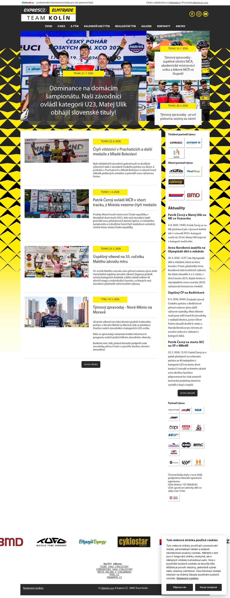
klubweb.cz (174, 3)
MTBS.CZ (114, 574)
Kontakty (163, 26)
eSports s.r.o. (107, 588)
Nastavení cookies (33, 588)
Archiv (180, 26)
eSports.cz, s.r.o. (200, 3)
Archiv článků (91, 364)
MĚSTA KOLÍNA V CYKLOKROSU (114, 572)
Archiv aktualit (187, 393)
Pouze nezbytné (208, 587)
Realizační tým (125, 26)
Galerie (146, 26)
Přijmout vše (179, 587)
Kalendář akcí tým (97, 26)
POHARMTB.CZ (114, 577)
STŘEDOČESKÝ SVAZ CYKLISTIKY (114, 569)
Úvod (48, 26)
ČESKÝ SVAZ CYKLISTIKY (114, 566)
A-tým (75, 26)
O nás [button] (61, 26)
